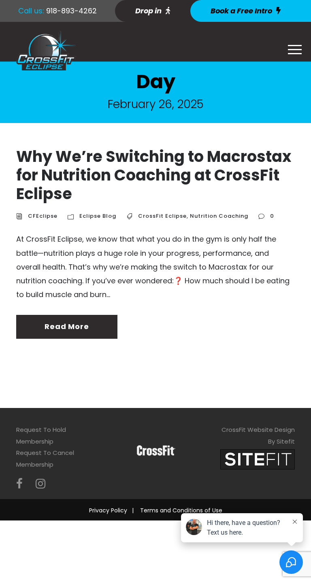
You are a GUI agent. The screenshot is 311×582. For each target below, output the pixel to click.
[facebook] (19, 484)
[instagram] (40, 484)
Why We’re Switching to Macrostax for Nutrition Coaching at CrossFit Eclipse (153, 175)
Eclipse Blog (97, 216)
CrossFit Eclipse (162, 216)
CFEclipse (43, 216)
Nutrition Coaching (219, 216)
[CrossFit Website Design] (257, 459)
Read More (67, 326)
